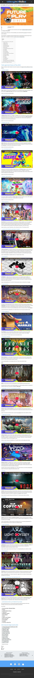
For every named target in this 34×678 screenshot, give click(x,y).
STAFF (15, 669)
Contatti (18, 669)
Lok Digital (5, 49)
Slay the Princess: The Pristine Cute (9, 60)
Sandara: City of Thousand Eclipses (9, 53)
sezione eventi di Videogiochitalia (19, 36)
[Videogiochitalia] (16, 2)
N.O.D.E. (5, 56)
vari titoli (25, 32)
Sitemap (22, 669)
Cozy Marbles (6, 51)
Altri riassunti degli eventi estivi (7, 62)
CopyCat (5, 57)
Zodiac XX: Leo (6, 44)
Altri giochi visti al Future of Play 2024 (9, 61)
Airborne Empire (6, 54)
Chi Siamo (11, 669)
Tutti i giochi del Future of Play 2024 (7, 41)
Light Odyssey (6, 58)
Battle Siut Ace (6, 43)
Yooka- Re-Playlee (6, 46)
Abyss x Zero (6, 42)
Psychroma (5, 59)
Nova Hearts (5, 47)
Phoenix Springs (6, 52)
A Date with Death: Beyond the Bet (8, 48)
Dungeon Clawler (6, 55)
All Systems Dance (6, 45)
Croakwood (5, 50)
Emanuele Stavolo (11, 26)
